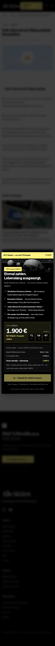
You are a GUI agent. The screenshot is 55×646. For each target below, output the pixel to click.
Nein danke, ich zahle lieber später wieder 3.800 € (27, 389)
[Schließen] (49, 260)
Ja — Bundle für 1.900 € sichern (27, 378)
